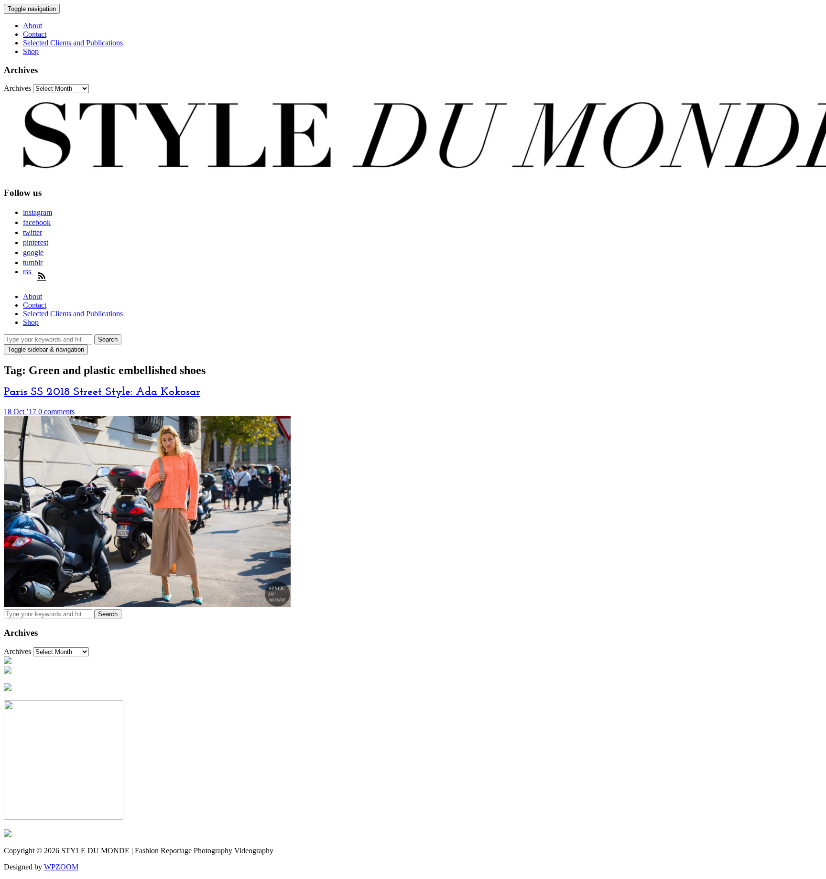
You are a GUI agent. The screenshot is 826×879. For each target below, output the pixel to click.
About (32, 25)
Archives (17, 88)
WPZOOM (61, 867)
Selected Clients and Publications (73, 43)
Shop (31, 51)
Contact (34, 34)
